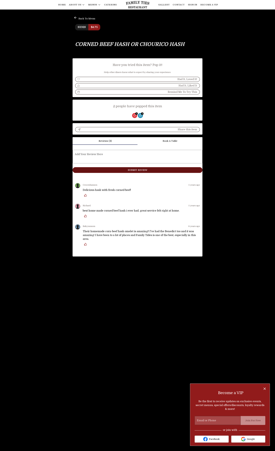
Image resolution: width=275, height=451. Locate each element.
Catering (110, 4)
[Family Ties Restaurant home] (137, 5)
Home (62, 4)
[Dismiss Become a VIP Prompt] (264, 389)
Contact (179, 4)
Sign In (192, 4)
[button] (77, 5)
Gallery (163, 4)
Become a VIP (209, 4)
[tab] (105, 141)
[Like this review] (86, 195)
